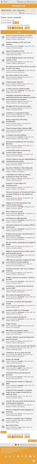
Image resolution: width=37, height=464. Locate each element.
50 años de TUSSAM (12, 359)
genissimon (21, 281)
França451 (20, 46)
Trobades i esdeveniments (18, 39)
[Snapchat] (14, 456)
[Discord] (30, 456)
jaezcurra (20, 332)
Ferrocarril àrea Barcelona (17, 72)
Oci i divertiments (15, 327)
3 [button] (17, 28)
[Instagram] (22, 456)
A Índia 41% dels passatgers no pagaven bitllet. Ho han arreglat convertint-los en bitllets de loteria (19, 392)
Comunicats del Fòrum (17, 78)
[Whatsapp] (5, 456)
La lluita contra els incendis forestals (18, 88)
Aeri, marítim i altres (16, 54)
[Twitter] (9, 456)
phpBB (9, 448)
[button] (9, 28)
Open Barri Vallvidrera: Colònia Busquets (19, 168)
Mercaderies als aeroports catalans (17, 330)
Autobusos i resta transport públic (19, 103)
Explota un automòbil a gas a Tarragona (19, 418)
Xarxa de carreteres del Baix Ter (16, 317)
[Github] (25, 456)
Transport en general (16, 147)
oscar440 (20, 361)
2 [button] (15, 28)
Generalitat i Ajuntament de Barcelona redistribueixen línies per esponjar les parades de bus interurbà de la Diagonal (21, 97)
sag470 (19, 368)
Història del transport (16, 131)
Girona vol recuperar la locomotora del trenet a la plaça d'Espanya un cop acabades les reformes (20, 194)
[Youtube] (33, 461)
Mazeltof (13, 451)
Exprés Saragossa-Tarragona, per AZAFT (19, 35)
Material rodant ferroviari (17, 215)
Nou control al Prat (12, 425)
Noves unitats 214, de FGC (14, 211)
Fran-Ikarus (21, 237)
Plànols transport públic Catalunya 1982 (19, 128)
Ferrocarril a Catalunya (17, 156)
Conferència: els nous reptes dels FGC (18, 352)
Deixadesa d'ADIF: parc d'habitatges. (17, 310)
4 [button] (19, 28)
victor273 (20, 130)
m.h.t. (19, 123)
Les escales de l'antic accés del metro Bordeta (21, 346)
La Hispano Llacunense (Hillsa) (16, 135)
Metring (20, 37)
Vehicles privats (15, 307)
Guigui (19, 53)
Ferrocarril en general (16, 48)
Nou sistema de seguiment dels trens (18, 295)
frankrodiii (20, 385)
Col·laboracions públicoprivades (16, 218)
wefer (19, 396)
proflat (5, 451)
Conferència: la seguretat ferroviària (17, 113)
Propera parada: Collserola (14, 82)
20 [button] (26, 28)
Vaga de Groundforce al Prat (15, 51)
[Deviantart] (34, 456)
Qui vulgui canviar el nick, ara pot (17, 75)
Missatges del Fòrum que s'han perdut (18, 106)
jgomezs (20, 376)
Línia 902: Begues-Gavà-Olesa (15, 366)
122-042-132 (21, 70)
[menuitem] (5, 2)
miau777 (20, 325)
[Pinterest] (18, 456)
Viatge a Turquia (11, 324)
